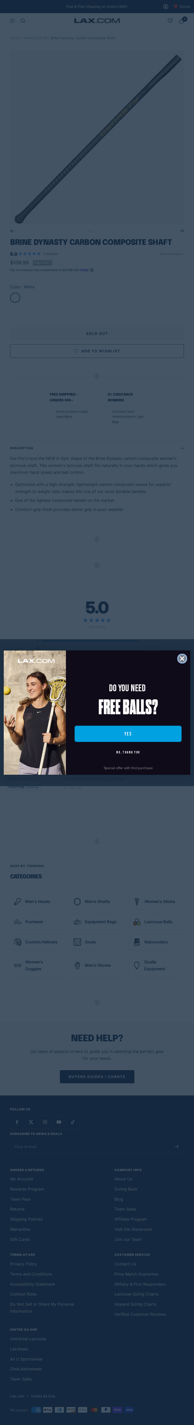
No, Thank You (128, 752)
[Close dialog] (182, 658)
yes (128, 734)
